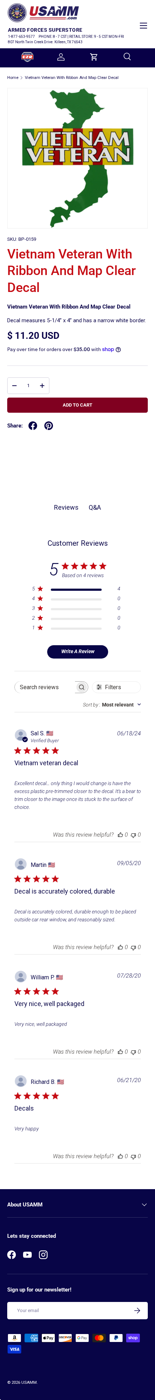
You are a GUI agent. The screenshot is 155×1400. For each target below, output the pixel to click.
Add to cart (77, 405)
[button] (94, 57)
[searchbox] (45, 687)
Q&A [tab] (95, 507)
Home (12, 78)
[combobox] (112, 705)
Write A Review (77, 651)
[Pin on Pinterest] (49, 426)
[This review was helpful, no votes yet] (120, 834)
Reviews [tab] (66, 507)
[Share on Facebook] (33, 426)
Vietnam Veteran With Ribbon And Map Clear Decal (72, 78)
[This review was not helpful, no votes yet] (133, 834)
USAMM (29, 1382)
